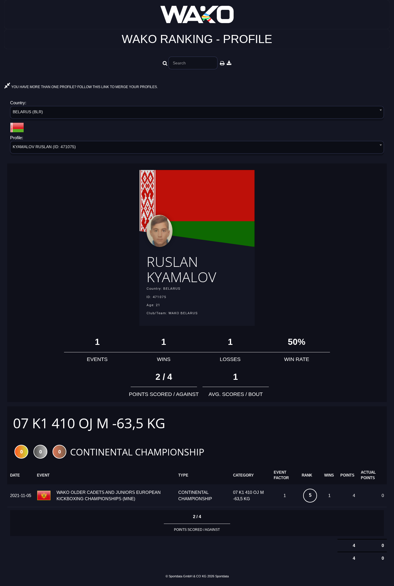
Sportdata (222, 576)
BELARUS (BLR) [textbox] (28, 111)
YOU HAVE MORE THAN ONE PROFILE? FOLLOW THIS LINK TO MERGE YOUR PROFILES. (84, 87)
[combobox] (197, 113)
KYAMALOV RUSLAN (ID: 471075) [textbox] (44, 146)
